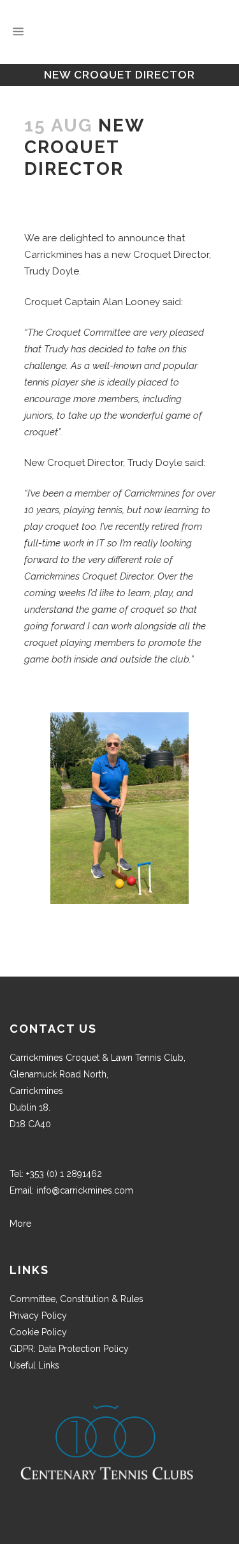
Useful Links (34, 1365)
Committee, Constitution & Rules (76, 1299)
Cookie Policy (38, 1332)
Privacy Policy (38, 1315)
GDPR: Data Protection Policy (69, 1349)
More (20, 1223)
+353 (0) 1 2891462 (64, 1174)
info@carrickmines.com (84, 1190)
